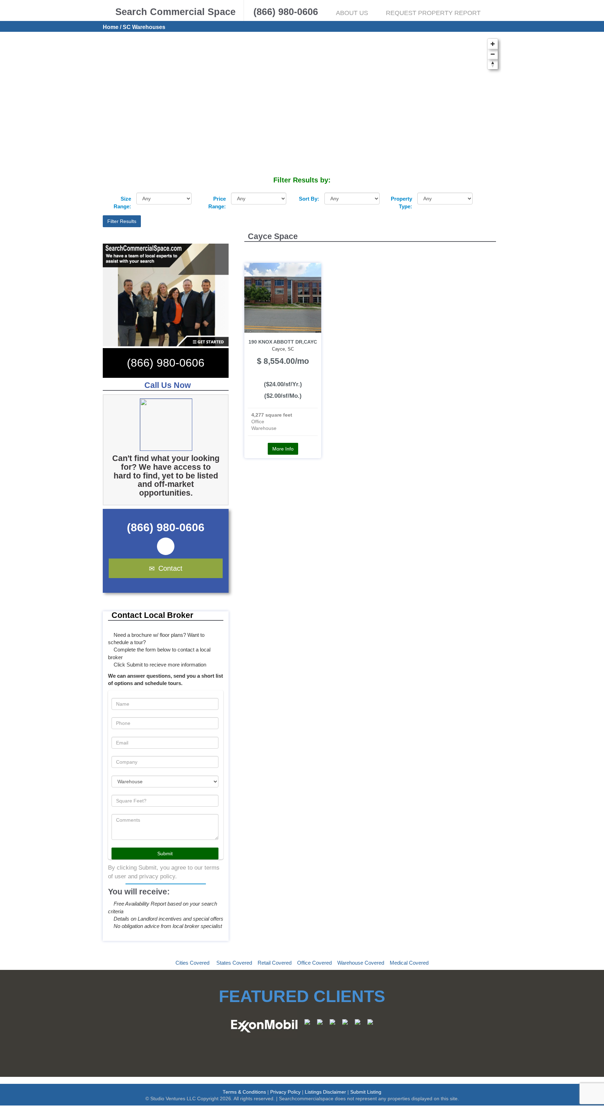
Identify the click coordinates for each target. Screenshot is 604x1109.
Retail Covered (275, 963)
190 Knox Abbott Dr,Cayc (283, 342)
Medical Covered (409, 963)
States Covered (234, 963)
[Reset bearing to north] (493, 64)
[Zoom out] (493, 54)
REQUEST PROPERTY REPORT (433, 12)
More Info (283, 449)
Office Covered (314, 963)
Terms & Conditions (244, 1092)
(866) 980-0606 (165, 363)
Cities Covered (192, 963)
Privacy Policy (285, 1092)
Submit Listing (365, 1092)
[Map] (302, 105)
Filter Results (121, 221)
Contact (170, 568)
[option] (176, 424)
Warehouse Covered (360, 963)
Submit (165, 853)
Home (110, 27)
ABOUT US (352, 12)
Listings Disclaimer (325, 1092)
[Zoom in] (493, 44)
